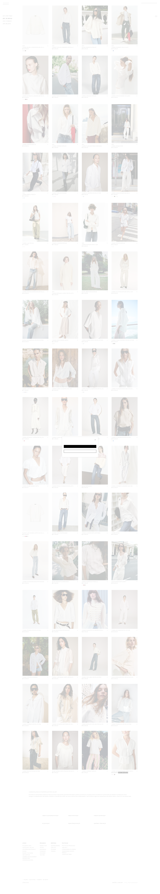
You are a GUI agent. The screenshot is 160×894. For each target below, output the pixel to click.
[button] (80, 446)
